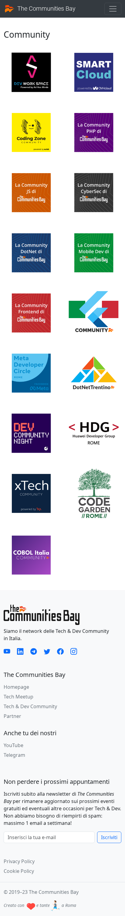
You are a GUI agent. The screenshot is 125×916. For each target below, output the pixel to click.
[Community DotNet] (31, 252)
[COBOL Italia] (31, 554)
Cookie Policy (19, 871)
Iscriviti (109, 837)
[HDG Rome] (93, 432)
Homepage (16, 687)
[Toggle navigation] (112, 9)
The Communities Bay (46, 8)
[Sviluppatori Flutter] (93, 312)
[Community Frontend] (31, 312)
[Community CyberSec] (93, 192)
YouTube (13, 745)
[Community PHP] (93, 132)
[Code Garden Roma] (93, 493)
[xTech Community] (31, 492)
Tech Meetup (18, 696)
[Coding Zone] (31, 132)
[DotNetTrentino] (93, 372)
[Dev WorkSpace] (31, 71)
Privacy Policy (19, 861)
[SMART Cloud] (93, 71)
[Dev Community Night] (31, 432)
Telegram (14, 755)
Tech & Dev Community (30, 706)
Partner (12, 716)
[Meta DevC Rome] (31, 372)
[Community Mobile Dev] (93, 252)
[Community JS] (31, 192)
